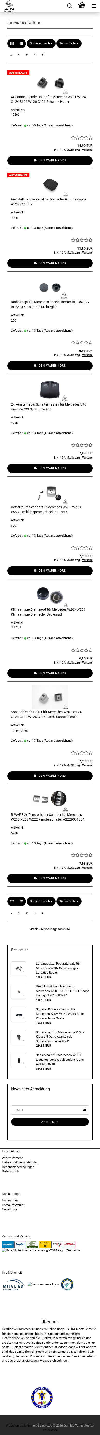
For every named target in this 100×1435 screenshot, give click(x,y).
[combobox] (41, 43)
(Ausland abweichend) (58, 125)
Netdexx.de (50, 1430)
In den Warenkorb (50, 160)
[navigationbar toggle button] (94, 6)
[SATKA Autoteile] (7, 6)
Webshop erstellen (19, 1425)
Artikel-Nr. (17, 315)
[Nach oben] (86, 1428)
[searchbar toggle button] (70, 6)
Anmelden (50, 1122)
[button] (12, 43)
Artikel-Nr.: (18, 212)
